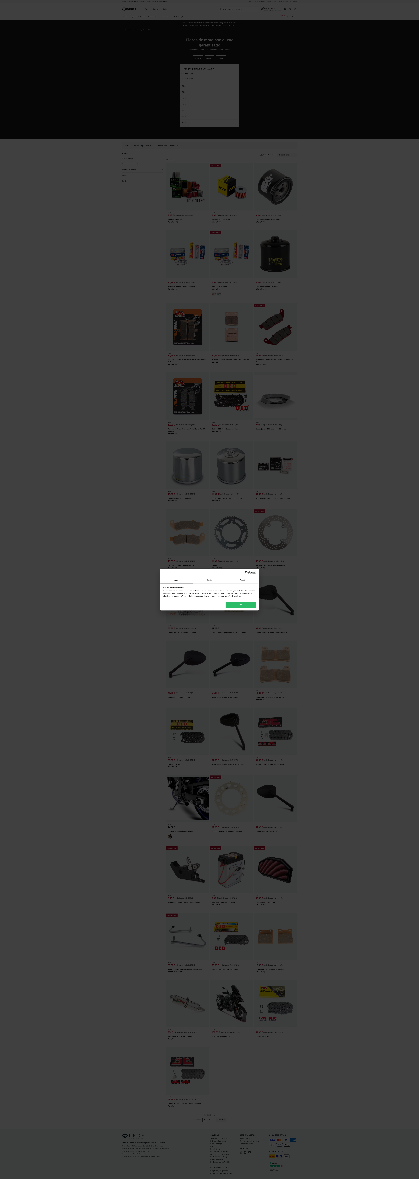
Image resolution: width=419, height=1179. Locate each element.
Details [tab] (209, 580)
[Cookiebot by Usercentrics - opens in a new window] (246, 572)
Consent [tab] (176, 580)
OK (241, 605)
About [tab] (242, 580)
